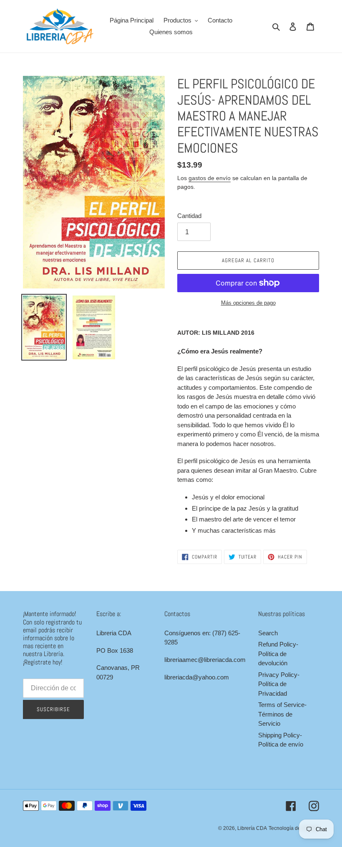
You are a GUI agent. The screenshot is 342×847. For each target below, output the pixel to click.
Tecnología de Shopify (294, 828)
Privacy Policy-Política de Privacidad (278, 684)
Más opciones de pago (248, 303)
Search (268, 633)
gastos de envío (210, 178)
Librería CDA (252, 828)
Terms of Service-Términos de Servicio (282, 714)
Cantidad (189, 215)
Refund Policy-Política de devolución (278, 654)
